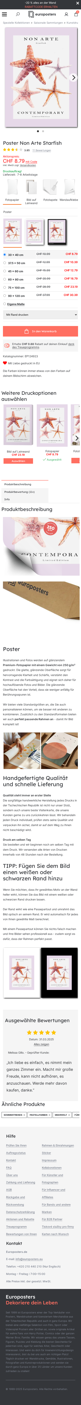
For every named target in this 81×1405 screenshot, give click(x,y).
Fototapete (50, 199)
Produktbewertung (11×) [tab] (19, 491)
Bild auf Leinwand (31, 201)
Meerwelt (61, 1115)
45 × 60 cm (15, 271)
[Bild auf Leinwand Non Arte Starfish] (18, 425)
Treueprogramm (16, 1226)
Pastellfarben (38, 1115)
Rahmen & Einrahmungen (58, 1145)
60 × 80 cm (15, 279)
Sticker (46, 1152)
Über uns (12, 1175)
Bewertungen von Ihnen (21, 1234)
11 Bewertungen (41, 150)
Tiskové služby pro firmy (58, 1226)
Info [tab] (7, 499)
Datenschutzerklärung (20, 1212)
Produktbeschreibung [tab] (17, 484)
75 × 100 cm (16, 287)
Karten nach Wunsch (55, 1234)
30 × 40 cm (15, 255)
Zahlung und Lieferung (20, 1182)
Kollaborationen (52, 1167)
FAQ (9, 1167)
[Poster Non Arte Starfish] (52, 425)
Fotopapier (12, 199)
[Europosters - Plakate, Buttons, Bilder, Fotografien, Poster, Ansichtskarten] (42, 14)
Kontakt (11, 1160)
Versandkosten (28, 165)
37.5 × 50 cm (16, 263)
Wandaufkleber (69, 199)
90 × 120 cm (16, 296)
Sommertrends (13, 1115)
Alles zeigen (41, 1044)
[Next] (73, 77)
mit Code (31, 161)
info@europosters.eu (29, 1259)
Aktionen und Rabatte (20, 1219)
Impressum (49, 1160)
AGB (9, 1189)
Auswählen (18, 461)
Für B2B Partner (52, 1219)
